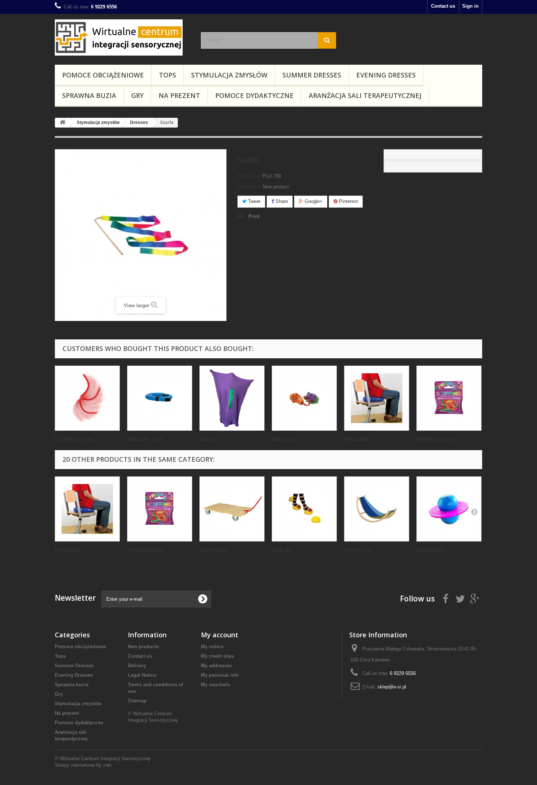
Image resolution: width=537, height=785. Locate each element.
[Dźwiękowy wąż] (87, 398)
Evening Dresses (386, 75)
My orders (212, 646)
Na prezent (179, 95)
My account (219, 634)
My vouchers (215, 684)
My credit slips (217, 656)
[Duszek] (231, 398)
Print (253, 216)
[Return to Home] (62, 122)
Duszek (208, 439)
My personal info (220, 675)
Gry (137, 95)
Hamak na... (358, 550)
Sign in (470, 6)
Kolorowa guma (435, 439)
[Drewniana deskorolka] (231, 508)
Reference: (249, 176)
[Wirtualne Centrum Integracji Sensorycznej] (122, 37)
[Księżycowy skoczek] (448, 508)
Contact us (443, 6)
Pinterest (348, 201)
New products (143, 646)
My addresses (216, 665)
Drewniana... (214, 550)
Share (281, 201)
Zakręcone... (287, 439)
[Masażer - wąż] (159, 398)
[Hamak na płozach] (376, 508)
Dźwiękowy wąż (74, 439)
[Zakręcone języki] (304, 398)
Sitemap (137, 700)
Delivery (137, 665)
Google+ (313, 201)
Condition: (249, 186)
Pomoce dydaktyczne (254, 95)
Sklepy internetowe (75, 765)
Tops (167, 75)
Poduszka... (358, 439)
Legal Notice (142, 675)
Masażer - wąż (145, 439)
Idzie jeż (282, 550)
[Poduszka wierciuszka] (376, 398)
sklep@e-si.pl (391, 687)
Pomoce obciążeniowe (103, 75)
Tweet (253, 201)
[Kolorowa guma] (448, 398)
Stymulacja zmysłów (229, 75)
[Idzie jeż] (304, 508)
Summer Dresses (311, 75)
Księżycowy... (433, 550)
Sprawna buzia (89, 95)
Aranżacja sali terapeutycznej (365, 95)
